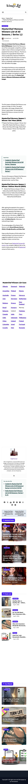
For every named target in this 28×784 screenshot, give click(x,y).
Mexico (21, 291)
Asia (4, 299)
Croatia (5, 328)
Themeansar (14, 781)
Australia (6, 295)
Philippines (22, 318)
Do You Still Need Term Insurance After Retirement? (19, 614)
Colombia (6, 324)
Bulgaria (5, 311)
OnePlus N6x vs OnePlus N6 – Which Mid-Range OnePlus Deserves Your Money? (11, 702)
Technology (15, 598)
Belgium (5, 303)
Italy (12, 328)
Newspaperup (22, 779)
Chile (4, 318)
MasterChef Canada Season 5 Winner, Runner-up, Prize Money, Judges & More (14, 580)
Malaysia (22, 286)
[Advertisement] (14, 92)
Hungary (14, 307)
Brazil (4, 307)
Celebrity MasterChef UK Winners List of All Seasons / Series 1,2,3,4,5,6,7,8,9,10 (14, 486)
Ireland (13, 321)
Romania (22, 328)
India (12, 314)
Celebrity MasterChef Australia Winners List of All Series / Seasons (14, 162)
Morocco (22, 295)
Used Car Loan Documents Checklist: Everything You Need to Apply (18, 638)
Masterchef (22, 247)
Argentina (6, 291)
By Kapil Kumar (7, 38)
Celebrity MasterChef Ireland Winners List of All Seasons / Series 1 (15, 169)
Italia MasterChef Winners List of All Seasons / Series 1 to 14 (14, 493)
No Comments (5, 40)
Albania (5, 286)
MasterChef (4, 26)
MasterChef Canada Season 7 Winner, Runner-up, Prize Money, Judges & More (14, 536)
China (4, 321)
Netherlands (23, 299)
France (13, 295)
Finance (14, 633)
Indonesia (14, 318)
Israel (13, 324)
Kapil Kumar (8, 538)
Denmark (14, 286)
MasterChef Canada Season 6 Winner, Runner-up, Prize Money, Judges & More (14, 558)
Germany (14, 299)
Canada (5, 314)
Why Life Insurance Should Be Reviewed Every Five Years (18, 625)
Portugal (22, 324)
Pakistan (22, 311)
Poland (21, 321)
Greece (13, 303)
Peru (20, 314)
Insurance (15, 610)
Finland (13, 291)
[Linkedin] (14, 476)
